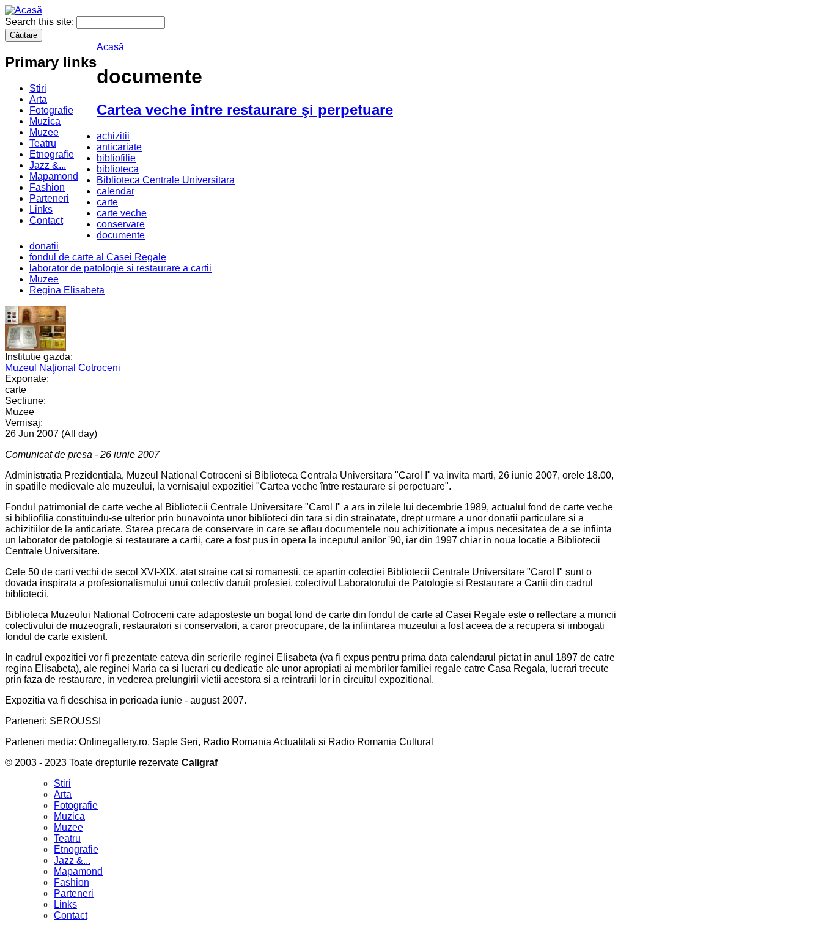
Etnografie (51, 154)
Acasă (110, 47)
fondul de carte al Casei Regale (97, 257)
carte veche (122, 213)
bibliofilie (116, 158)
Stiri (37, 88)
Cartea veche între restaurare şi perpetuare (245, 109)
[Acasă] (23, 10)
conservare (121, 224)
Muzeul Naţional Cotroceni (62, 367)
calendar (115, 191)
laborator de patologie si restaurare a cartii (120, 268)
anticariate (119, 147)
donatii (44, 246)
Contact (46, 220)
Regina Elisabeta (67, 290)
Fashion (47, 187)
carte (107, 202)
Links (41, 209)
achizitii (113, 136)
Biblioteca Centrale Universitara (166, 180)
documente (121, 235)
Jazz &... (47, 165)
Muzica (45, 121)
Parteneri (49, 198)
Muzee (44, 132)
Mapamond (53, 176)
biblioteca (118, 169)
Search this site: (40, 22)
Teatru (42, 143)
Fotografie (51, 110)
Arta (38, 99)
